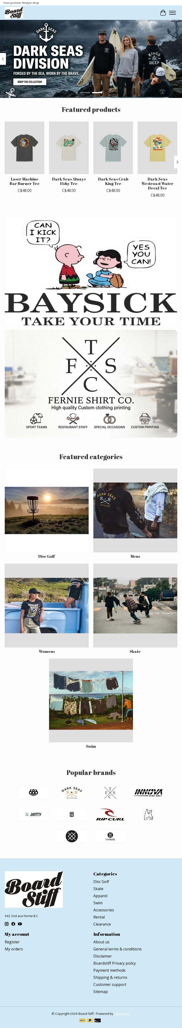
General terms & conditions (117, 949)
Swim (91, 746)
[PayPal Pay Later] (90, 1021)
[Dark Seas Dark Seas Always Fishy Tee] (69, 148)
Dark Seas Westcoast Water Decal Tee (157, 183)
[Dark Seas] (72, 793)
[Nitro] (72, 815)
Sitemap (100, 991)
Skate (135, 651)
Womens (47, 651)
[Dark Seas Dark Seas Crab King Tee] (113, 148)
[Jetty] (33, 815)
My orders (14, 949)
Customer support (109, 984)
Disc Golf (46, 556)
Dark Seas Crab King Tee (113, 181)
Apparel (100, 895)
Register (12, 942)
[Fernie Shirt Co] (110, 793)
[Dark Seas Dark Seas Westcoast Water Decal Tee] (157, 148)
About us (101, 942)
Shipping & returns (110, 977)
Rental (99, 917)
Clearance (102, 924)
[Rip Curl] (110, 815)
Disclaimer (102, 956)
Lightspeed (122, 1013)
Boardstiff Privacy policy (114, 963)
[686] (33, 793)
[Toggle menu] (172, 13)
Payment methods (109, 970)
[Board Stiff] (14, 12)
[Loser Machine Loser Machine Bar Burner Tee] (24, 148)
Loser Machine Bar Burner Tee (25, 181)
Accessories (103, 910)
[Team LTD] (110, 836)
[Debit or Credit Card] (98, 1021)
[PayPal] (82, 1021)
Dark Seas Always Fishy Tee (69, 181)
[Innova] (148, 793)
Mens (135, 556)
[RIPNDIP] (148, 815)
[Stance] (72, 836)
